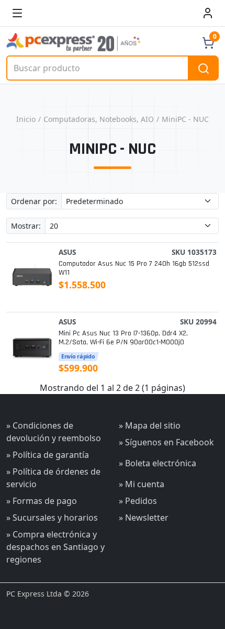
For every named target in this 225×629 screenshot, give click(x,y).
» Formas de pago (41, 501)
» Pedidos (138, 501)
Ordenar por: (34, 201)
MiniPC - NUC (185, 119)
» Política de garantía (47, 454)
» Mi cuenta (141, 484)
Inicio (26, 119)
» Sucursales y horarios (52, 517)
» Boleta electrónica (157, 463)
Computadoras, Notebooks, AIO (98, 119)
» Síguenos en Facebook (166, 442)
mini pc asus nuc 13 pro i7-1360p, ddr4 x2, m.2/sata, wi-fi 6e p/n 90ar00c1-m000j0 (123, 338)
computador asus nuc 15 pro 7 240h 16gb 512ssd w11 (134, 268)
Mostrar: (26, 226)
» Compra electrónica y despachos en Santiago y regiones (55, 547)
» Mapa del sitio (150, 425)
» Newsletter (143, 517)
